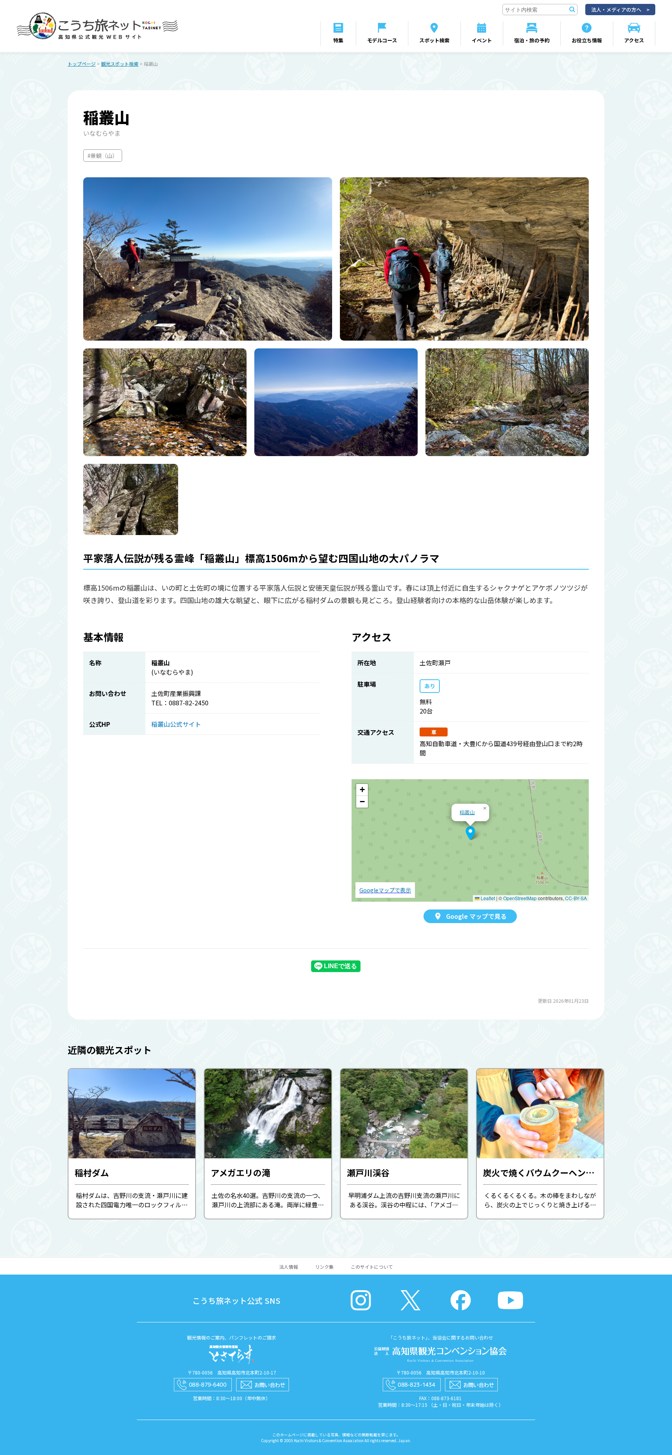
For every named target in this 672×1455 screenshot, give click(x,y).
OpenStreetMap (520, 898)
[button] (470, 833)
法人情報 (288, 1266)
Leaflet (487, 898)
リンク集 (324, 1266)
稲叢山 (467, 812)
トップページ (82, 63)
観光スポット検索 (119, 63)
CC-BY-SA (576, 898)
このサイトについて (372, 1266)
